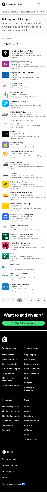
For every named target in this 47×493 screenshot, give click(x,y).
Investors (28, 416)
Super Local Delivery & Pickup (21, 51)
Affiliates (28, 430)
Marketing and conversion (8, 379)
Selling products (9, 364)
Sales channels (8, 355)
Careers (27, 411)
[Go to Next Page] (44, 300)
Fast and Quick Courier (19, 225)
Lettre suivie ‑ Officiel (18, 182)
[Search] (38, 4)
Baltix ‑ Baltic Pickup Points (21, 112)
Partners (28, 425)
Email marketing (31, 373)
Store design (8, 373)
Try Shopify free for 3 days (23, 323)
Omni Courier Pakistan (19, 274)
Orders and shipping (11, 369)
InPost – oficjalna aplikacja (20, 204)
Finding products (9, 359)
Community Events (10, 421)
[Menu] (43, 4)
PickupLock (14, 254)
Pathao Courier (16, 84)
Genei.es (13, 173)
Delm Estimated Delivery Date (21, 215)
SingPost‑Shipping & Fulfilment (22, 73)
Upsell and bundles (33, 369)
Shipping (28, 383)
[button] (23, 54)
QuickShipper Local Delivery (21, 62)
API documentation (10, 411)
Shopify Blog (7, 425)
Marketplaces (30, 359)
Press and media (31, 421)
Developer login (9, 459)
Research (6, 430)
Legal (26, 435)
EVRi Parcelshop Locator (19, 284)
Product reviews (31, 364)
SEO (26, 378)
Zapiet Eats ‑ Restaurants (20, 243)
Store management (10, 385)
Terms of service (9, 465)
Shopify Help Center (11, 406)
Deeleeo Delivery (16, 143)
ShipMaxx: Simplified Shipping (22, 151)
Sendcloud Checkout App (20, 101)
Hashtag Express (17, 92)
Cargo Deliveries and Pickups (21, 121)
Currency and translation (30, 388)
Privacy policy (8, 471)
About (27, 406)
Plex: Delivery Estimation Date (21, 193)
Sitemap (6, 478)
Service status (30, 439)
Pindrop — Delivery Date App (21, 234)
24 (38, 300)
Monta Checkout (16, 265)
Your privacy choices (11, 484)
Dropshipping (30, 355)
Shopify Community (11, 416)
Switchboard (15, 132)
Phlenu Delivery (16, 162)
